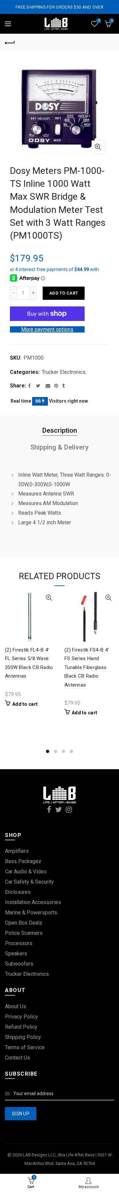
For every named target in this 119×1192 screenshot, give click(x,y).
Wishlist (98, 20)
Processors (18, 943)
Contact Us (17, 1057)
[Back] (10, 42)
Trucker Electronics (64, 372)
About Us (15, 1006)
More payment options (47, 329)
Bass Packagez (23, 861)
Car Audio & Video (26, 871)
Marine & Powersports (31, 912)
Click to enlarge (98, 146)
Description (59, 430)
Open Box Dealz (23, 923)
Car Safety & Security (29, 882)
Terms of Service (25, 1047)
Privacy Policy (21, 1016)
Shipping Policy (23, 1037)
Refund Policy (21, 1027)
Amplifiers (17, 851)
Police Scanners (24, 933)
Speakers (16, 953)
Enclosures (18, 892)
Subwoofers (19, 964)
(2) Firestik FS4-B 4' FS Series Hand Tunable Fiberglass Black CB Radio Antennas (86, 667)
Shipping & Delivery (59, 447)
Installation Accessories (33, 902)
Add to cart (63, 293)
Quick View (49, 598)
